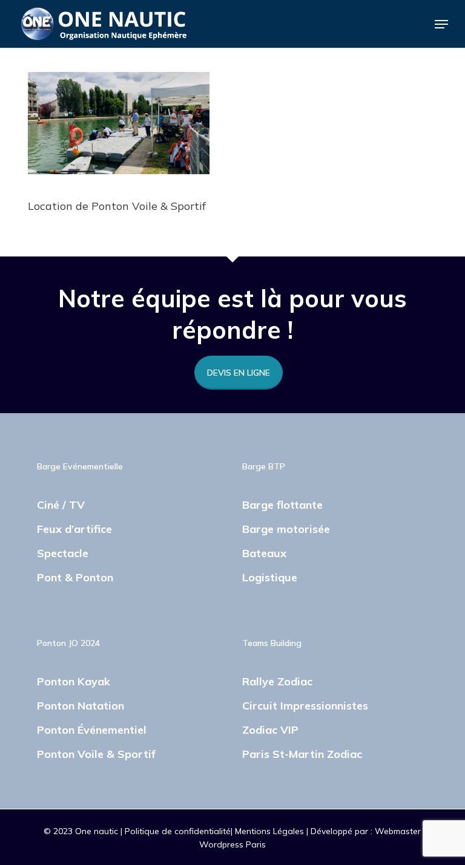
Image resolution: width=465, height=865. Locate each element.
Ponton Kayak (73, 681)
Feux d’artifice (74, 529)
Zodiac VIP (270, 730)
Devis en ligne (238, 372)
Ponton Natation (80, 706)
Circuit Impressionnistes (305, 706)
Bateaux (264, 553)
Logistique (269, 577)
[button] (441, 24)
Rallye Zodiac (277, 681)
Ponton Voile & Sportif (96, 754)
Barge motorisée (286, 529)
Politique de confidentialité (178, 831)
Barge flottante (282, 505)
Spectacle (62, 553)
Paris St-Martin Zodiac (302, 754)
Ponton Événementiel (92, 730)
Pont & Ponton (75, 577)
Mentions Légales (270, 831)
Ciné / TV (61, 505)
